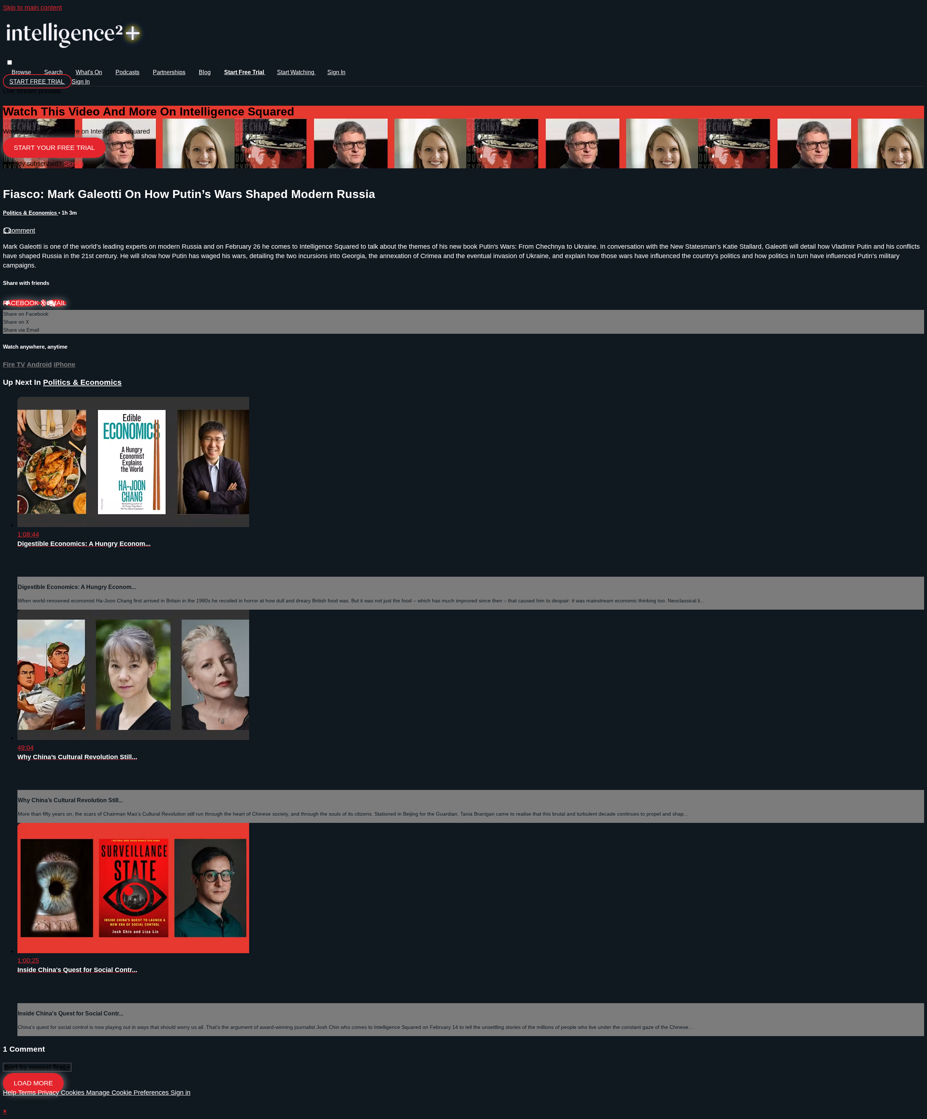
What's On (89, 72)
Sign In (81, 82)
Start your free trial (54, 147)
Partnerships (169, 72)
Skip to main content (32, 7)
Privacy (49, 1092)
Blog (205, 72)
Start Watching (296, 72)
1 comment (19, 230)
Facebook (22, 303)
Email (56, 303)
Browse (22, 72)
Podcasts (127, 72)
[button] (9, 62)
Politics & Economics (30, 213)
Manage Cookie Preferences (128, 1092)
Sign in (336, 72)
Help (10, 1092)
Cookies (73, 1092)
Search (54, 72)
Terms (28, 1092)
